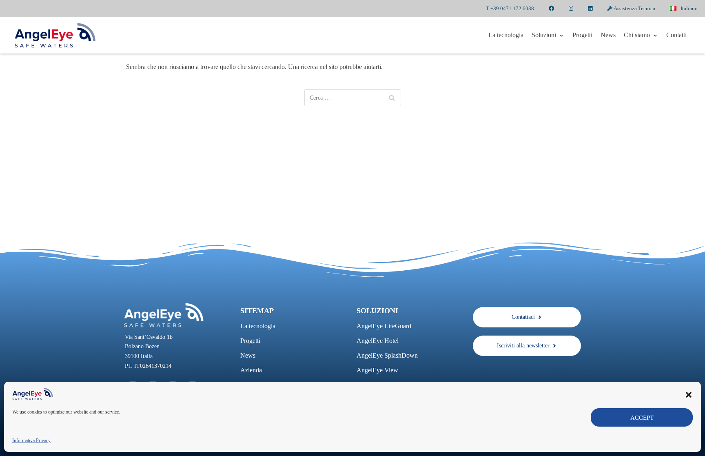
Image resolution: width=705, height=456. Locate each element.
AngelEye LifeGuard (384, 326)
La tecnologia (505, 34)
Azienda (251, 370)
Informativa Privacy (31, 440)
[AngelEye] (55, 35)
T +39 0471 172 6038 (510, 8)
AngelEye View (377, 370)
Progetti (582, 34)
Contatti (676, 34)
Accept (642, 417)
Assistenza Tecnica (633, 8)
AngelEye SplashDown (387, 355)
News (608, 34)
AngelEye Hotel (378, 340)
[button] (689, 394)
